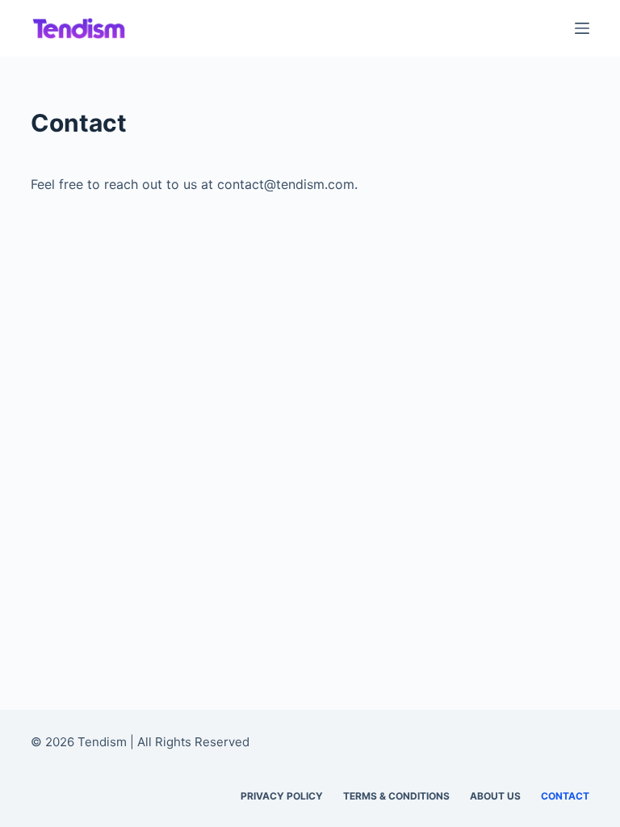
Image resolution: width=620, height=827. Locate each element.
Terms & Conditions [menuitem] (396, 796)
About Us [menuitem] (495, 796)
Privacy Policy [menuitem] (282, 796)
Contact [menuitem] (565, 796)
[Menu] (582, 28)
